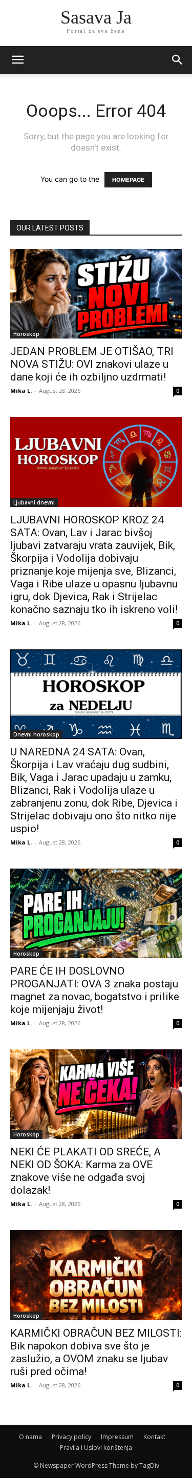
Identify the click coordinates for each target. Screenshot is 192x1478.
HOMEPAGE (128, 179)
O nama (30, 1436)
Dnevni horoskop (36, 734)
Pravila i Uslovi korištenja (96, 1447)
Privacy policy (71, 1436)
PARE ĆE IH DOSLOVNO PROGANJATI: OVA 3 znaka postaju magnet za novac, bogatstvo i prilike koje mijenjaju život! (94, 990)
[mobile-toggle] (17, 60)
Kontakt (154, 1436)
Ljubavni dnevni (34, 502)
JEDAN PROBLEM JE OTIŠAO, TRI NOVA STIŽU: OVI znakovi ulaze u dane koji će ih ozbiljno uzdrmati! (92, 364)
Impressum (117, 1436)
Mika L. (21, 390)
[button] (177, 60)
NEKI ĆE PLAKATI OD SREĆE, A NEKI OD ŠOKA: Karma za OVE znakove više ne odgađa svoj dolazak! (85, 1171)
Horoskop (26, 333)
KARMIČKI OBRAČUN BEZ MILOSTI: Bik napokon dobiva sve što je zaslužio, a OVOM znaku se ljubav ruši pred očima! (96, 1352)
